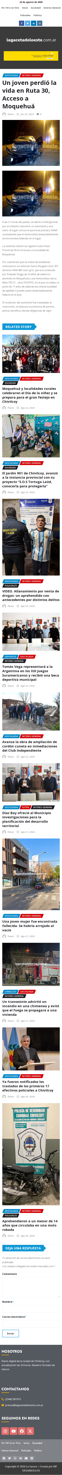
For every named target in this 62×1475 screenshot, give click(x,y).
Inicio (25, 7)
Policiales (25, 15)
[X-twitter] (30, 1431)
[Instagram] (5, 1431)
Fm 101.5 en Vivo (10, 7)
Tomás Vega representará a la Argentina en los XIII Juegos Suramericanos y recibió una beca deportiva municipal (30, 673)
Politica (38, 15)
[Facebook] (22, 1431)
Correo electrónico (14, 1316)
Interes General (52, 7)
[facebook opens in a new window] (21, 23)
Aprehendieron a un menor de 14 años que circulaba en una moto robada (29, 1225)
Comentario (9, 1274)
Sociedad (36, 7)
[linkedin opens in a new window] (33, 23)
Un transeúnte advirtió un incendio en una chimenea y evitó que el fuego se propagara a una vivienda (30, 1008)
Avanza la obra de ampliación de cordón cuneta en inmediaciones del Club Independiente (29, 746)
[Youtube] (13, 1431)
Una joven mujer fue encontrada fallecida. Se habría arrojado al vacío (29, 925)
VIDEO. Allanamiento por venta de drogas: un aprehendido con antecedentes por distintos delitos (31, 595)
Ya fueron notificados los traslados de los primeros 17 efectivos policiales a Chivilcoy (28, 1085)
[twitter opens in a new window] (27, 23)
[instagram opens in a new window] (39, 23)
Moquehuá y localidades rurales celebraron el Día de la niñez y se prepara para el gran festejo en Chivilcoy (29, 395)
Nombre (8, 1301)
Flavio (11, 114)
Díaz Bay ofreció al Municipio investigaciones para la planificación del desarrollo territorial (26, 819)
